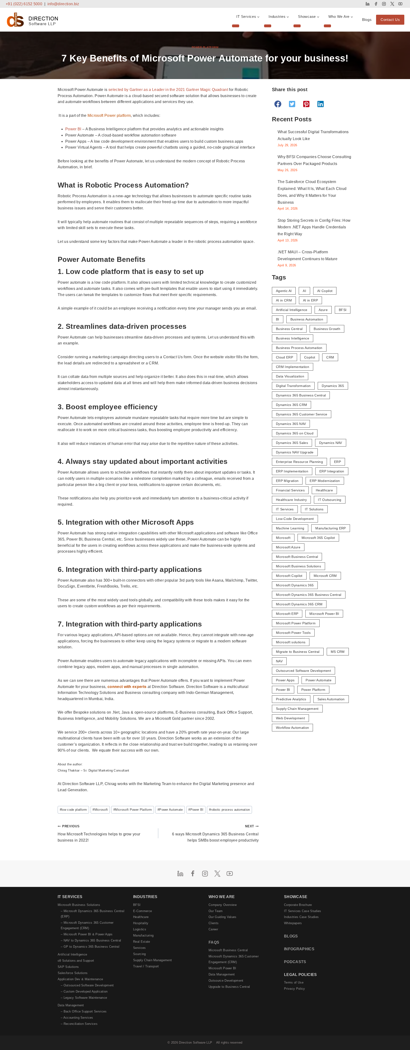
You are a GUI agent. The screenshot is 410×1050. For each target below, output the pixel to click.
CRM (330, 357)
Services (139, 948)
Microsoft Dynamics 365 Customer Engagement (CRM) (234, 959)
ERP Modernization (325, 481)
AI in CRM (284, 300)
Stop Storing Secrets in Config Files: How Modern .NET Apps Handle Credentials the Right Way (314, 227)
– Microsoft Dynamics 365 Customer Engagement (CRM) (87, 925)
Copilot (309, 357)
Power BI (73, 129)
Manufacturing (143, 935)
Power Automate (170, 809)
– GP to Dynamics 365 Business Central (90, 946)
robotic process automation (229, 809)
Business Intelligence (292, 338)
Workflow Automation (292, 728)
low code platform (73, 809)
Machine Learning (290, 528)
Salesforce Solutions (73, 973)
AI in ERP (310, 300)
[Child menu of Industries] (267, 25)
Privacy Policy (294, 988)
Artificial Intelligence (291, 310)
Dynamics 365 (333, 386)
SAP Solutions (68, 967)
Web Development (290, 718)
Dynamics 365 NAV (291, 424)
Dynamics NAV (330, 443)
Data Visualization (290, 376)
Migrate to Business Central (298, 652)
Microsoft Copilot (289, 576)
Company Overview (223, 905)
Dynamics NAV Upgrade (294, 452)
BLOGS (291, 936)
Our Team (216, 911)
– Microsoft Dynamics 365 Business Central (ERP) (92, 913)
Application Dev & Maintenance (80, 979)
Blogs (367, 20)
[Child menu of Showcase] (297, 25)
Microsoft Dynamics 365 (295, 585)
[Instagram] (384, 4)
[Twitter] (392, 4)
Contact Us (390, 20)
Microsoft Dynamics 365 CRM (299, 604)
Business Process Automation (299, 348)
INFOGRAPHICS (299, 949)
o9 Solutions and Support (76, 960)
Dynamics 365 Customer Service (301, 414)
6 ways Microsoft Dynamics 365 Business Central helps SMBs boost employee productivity (215, 833)
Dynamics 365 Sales (292, 443)
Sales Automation (331, 699)
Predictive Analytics (291, 699)
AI (304, 291)
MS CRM (338, 652)
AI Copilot (324, 291)
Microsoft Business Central (297, 557)
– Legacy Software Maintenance (84, 997)
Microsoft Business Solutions (298, 566)
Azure (323, 310)
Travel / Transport (146, 966)
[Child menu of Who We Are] (327, 25)
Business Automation (306, 319)
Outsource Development (226, 980)
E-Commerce (142, 911)
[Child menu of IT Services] (235, 25)
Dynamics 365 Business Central (301, 395)
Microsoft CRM (325, 576)
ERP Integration (331, 471)
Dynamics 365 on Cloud (294, 433)
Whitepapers (293, 923)
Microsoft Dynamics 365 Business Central (308, 595)
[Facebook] (376, 4)
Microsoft (100, 809)
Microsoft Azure (288, 547)
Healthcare (324, 490)
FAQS (214, 942)
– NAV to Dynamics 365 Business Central (91, 940)
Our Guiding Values (223, 917)
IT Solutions (314, 509)
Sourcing (139, 954)
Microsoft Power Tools (293, 633)
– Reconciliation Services (79, 1024)
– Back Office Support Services (84, 1011)
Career (213, 929)
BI (277, 319)
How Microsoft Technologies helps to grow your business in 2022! (99, 833)
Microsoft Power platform (109, 115)
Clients (214, 923)
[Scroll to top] (399, 1036)
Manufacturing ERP (330, 528)
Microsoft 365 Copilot (318, 538)
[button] (278, 104)
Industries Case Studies (301, 917)
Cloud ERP (284, 357)
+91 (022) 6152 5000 (24, 4)
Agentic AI (284, 291)
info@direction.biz (63, 4)
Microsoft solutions (290, 642)
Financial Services (290, 490)
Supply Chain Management (297, 709)
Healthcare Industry (291, 500)
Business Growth (327, 329)
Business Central (289, 329)
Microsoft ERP (287, 614)
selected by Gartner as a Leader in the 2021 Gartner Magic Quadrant (168, 90)
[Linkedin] (368, 4)
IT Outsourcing (329, 500)
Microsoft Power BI (324, 614)
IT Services (285, 509)
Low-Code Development (295, 519)
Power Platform (205, 47)
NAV (279, 661)
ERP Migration (287, 481)
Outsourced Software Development (303, 671)
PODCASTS (295, 962)
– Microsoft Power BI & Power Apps (87, 934)
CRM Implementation (292, 367)
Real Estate (141, 941)
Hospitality (141, 923)
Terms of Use (293, 982)
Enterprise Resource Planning (299, 462)
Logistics (139, 929)
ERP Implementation (292, 471)
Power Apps (285, 680)
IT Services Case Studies (302, 911)
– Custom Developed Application (84, 991)
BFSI (342, 310)
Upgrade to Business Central (229, 987)
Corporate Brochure (298, 905)
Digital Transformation (293, 386)
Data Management (71, 1005)
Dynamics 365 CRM (291, 405)
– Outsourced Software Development (87, 985)
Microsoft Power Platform (132, 809)
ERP (337, 462)
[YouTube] (400, 4)
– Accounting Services (77, 1017)
